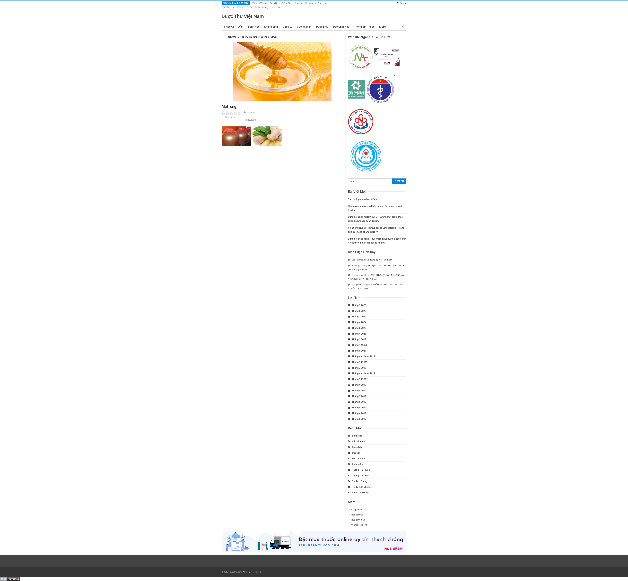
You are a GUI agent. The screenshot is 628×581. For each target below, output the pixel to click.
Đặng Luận (356, 284)
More (382, 26)
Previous (251, 120)
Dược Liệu (323, 3)
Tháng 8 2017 (359, 390)
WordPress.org (359, 524)
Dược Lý (298, 3)
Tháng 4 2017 (359, 413)
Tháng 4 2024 (359, 322)
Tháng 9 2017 (359, 385)
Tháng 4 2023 (359, 333)
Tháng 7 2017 (359, 396)
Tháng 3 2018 (359, 368)
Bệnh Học (274, 3)
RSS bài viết (357, 514)
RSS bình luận (358, 519)
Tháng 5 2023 (359, 328)
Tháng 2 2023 (359, 339)
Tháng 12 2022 (359, 345)
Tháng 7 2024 (359, 316)
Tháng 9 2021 (359, 350)
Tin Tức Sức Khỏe (361, 487)
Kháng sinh (286, 3)
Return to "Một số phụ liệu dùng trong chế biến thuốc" (252, 37)
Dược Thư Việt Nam (243, 16)
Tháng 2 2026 (359, 305)
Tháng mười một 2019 (363, 356)
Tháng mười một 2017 (363, 373)
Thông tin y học (360, 475)
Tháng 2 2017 (359, 419)
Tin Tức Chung (261, 7)
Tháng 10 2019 (359, 362)
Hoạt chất (275, 7)
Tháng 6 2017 (359, 402)
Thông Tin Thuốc (244, 7)
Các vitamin (310, 3)
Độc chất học (228, 7)
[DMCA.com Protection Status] (10, 579)
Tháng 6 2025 (359, 311)
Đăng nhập (356, 509)
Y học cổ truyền (260, 3)
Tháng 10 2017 (359, 379)
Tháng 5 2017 (359, 407)
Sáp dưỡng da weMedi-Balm (363, 199)
